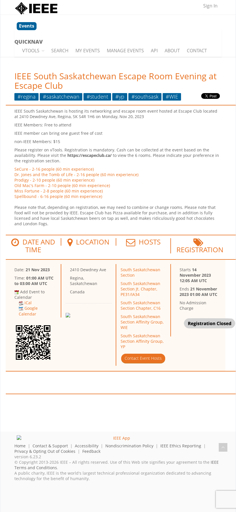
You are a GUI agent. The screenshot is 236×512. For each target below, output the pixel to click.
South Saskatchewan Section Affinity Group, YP (142, 341)
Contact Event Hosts (143, 358)
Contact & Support (50, 446)
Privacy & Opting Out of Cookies (44, 451)
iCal (28, 302)
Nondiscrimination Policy (129, 446)
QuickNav (28, 41)
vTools (30, 50)
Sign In (210, 6)
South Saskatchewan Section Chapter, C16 (141, 305)
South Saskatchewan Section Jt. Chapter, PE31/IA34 (140, 289)
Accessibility (86, 446)
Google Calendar (28, 310)
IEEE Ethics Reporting (180, 446)
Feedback (91, 451)
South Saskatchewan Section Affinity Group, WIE (142, 322)
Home (20, 446)
